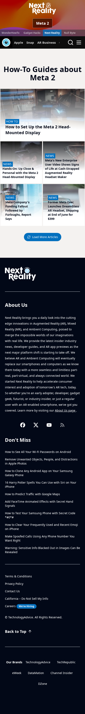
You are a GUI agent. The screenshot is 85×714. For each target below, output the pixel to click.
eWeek (16, 673)
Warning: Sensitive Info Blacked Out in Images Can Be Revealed (42, 550)
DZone (42, 684)
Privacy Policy (14, 584)
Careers (19, 606)
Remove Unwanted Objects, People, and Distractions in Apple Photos (41, 461)
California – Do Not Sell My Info (26, 599)
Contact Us (12, 591)
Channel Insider (62, 673)
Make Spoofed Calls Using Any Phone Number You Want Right (39, 538)
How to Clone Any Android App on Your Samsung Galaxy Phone (39, 473)
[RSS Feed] (62, 425)
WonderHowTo (10, 33)
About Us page (65, 410)
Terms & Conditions (18, 576)
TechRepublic (66, 662)
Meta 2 (42, 23)
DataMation (36, 673)
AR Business (46, 42)
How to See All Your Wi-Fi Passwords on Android (38, 452)
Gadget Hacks (32, 33)
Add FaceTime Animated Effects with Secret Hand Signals (39, 504)
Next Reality (52, 33)
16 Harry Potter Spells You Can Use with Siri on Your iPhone (40, 484)
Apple (18, 42)
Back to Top (15, 631)
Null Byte (70, 33)
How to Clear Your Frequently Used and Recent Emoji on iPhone (41, 527)
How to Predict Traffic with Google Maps (32, 494)
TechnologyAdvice (38, 662)
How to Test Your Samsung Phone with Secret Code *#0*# (40, 515)
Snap (30, 42)
